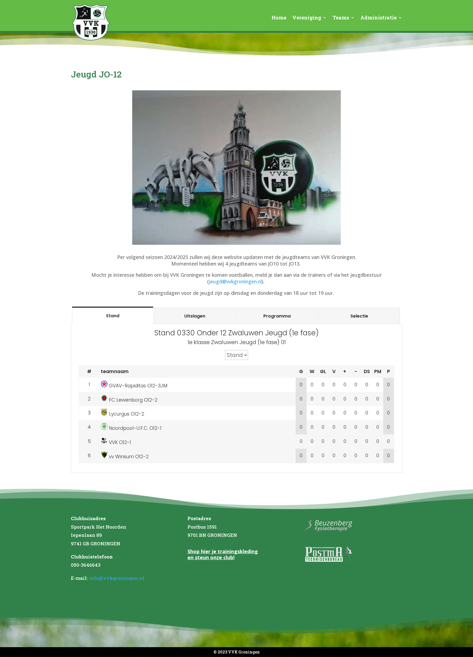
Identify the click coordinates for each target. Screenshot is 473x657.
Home (279, 18)
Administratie (378, 18)
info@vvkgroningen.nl (117, 578)
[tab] (112, 315)
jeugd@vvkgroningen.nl (235, 281)
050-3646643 (85, 565)
